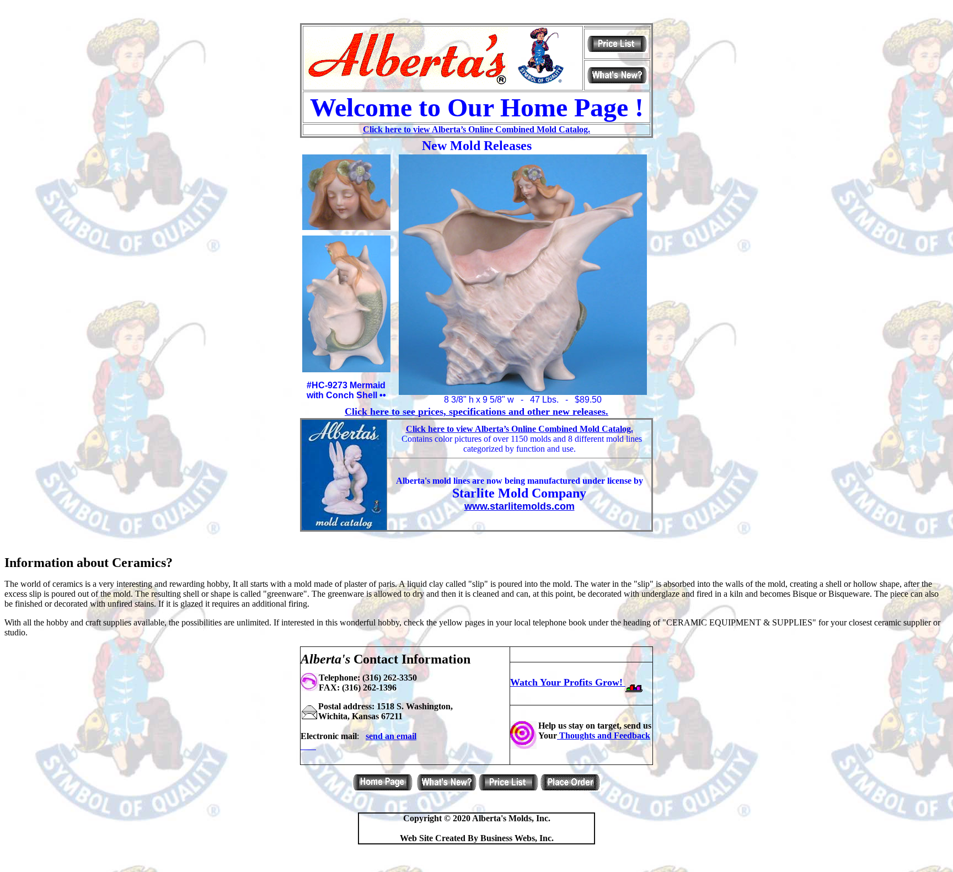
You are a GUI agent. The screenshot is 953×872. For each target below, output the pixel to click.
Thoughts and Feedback (603, 735)
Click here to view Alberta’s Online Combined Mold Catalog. (476, 129)
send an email (391, 736)
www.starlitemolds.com (519, 506)
